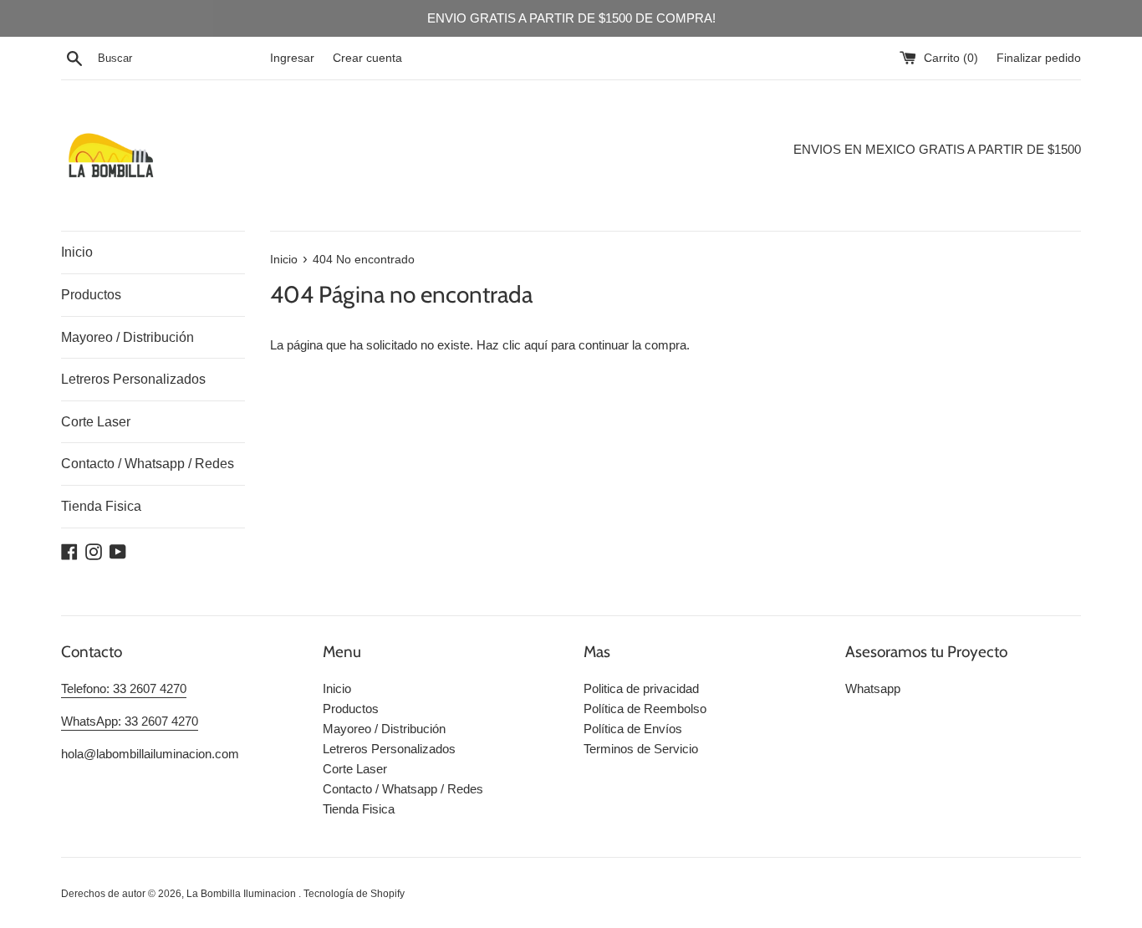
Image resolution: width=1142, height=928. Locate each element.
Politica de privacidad (641, 688)
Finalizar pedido (1039, 58)
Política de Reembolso (645, 708)
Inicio (77, 252)
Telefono (83, 688)
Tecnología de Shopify (354, 894)
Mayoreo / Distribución (127, 337)
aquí (536, 345)
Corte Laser (95, 422)
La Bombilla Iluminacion (242, 894)
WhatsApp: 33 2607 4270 (129, 721)
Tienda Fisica (101, 506)
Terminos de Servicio (641, 749)
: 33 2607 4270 (146, 688)
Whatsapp (872, 688)
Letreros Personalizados (133, 379)
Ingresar (292, 58)
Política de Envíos (633, 728)
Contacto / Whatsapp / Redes (147, 463)
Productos (91, 295)
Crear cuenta (367, 58)
